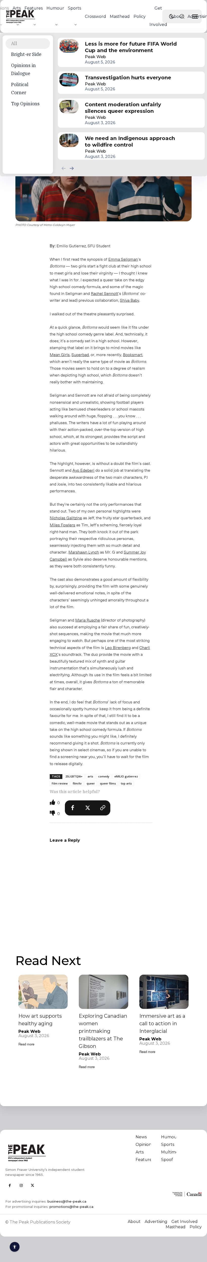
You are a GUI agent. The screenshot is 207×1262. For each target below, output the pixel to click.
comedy (103, 776)
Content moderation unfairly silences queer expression (123, 107)
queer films (108, 783)
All (14, 43)
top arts (126, 783)
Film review (60, 783)
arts (90, 776)
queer (91, 783)
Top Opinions (25, 104)
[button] (182, 16)
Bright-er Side (26, 54)
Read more (26, 1044)
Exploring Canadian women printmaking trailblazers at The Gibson (103, 1031)
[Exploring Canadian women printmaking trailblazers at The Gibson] (103, 992)
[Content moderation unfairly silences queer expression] (69, 106)
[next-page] (72, 168)
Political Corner (20, 88)
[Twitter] (87, 807)
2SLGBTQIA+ (74, 776)
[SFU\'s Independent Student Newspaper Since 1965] (52, 1152)
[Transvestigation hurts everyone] (69, 79)
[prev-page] (64, 168)
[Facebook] (72, 807)
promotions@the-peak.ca (71, 1207)
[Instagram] (21, 1185)
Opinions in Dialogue (23, 69)
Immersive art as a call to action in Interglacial (162, 1023)
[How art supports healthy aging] (43, 992)
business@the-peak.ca (66, 1201)
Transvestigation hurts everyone (128, 78)
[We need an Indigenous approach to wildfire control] (69, 140)
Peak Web (95, 56)
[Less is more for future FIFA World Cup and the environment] (69, 46)
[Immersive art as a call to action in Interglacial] (164, 992)
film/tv (77, 783)
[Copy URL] (102, 807)
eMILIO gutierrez (126, 776)
